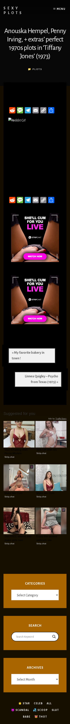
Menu (61, 9)
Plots (37, 69)
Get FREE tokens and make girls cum (18, 538)
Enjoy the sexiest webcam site (47, 538)
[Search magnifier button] (54, 636)
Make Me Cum (13, 493)
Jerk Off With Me (46, 449)
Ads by (57, 418)
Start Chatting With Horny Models (16, 451)
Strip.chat (9, 457)
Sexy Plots (13, 10)
